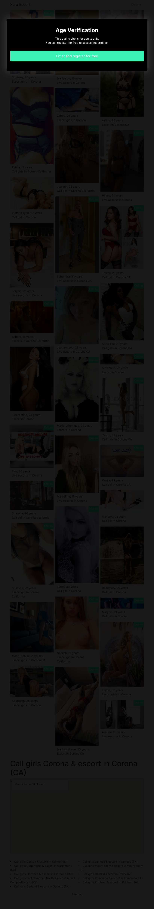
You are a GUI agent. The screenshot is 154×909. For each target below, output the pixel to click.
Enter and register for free (77, 56)
